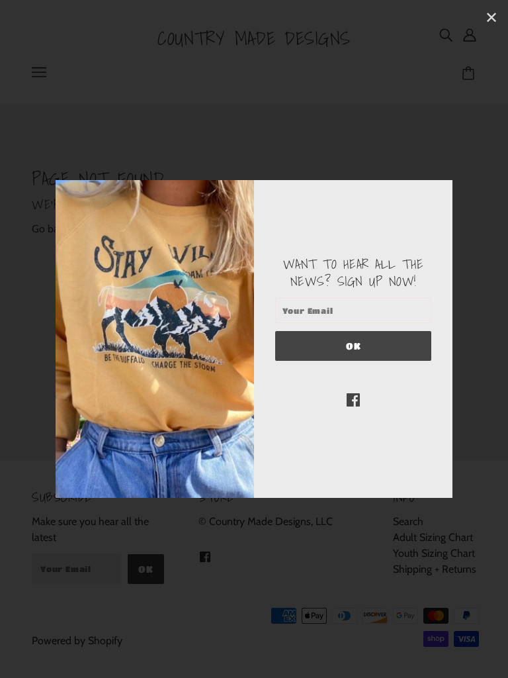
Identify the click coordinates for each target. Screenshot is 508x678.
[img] (353, 399)
